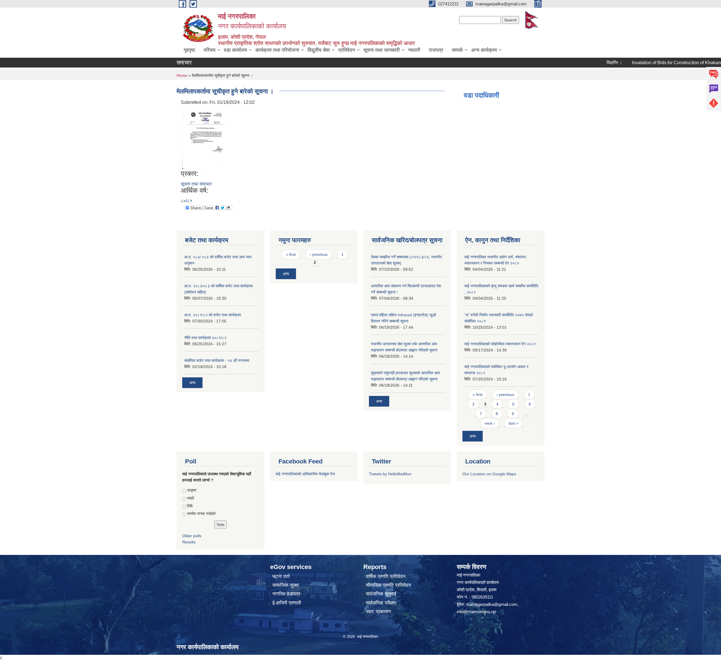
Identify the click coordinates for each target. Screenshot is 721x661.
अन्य (192, 382)
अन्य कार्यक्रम (484, 50)
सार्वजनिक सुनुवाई (381, 594)
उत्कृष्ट (192, 490)
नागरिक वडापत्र (286, 594)
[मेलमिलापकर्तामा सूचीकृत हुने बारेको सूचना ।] (204, 137)
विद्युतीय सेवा (319, 50)
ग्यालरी (414, 50)
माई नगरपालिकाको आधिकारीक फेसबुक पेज (305, 474)
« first (291, 254)
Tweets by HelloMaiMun (390, 474)
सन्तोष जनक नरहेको (201, 513)
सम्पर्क (457, 50)
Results (188, 542)
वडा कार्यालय (235, 50)
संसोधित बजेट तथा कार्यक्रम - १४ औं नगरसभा (216, 360)
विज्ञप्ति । (598, 62)
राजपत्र (436, 50)
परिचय (209, 50)
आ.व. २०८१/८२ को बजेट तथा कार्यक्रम (212, 315)
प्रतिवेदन (346, 50)
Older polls (191, 536)
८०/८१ (186, 200)
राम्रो (190, 498)
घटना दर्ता (281, 576)
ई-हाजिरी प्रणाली (286, 603)
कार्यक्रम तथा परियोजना (277, 50)
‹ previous (319, 254)
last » (513, 423)
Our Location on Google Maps (489, 474)
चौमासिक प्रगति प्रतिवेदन (388, 585)
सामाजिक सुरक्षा (285, 585)
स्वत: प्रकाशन (378, 611)
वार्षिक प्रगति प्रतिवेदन (386, 576)
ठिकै (190, 506)
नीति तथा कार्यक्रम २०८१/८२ (205, 337)
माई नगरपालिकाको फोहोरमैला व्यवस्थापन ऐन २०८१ (500, 344)
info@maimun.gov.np (476, 611)
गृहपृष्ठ (189, 50)
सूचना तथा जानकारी (381, 50)
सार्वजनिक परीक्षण (381, 603)
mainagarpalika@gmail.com (491, 604)
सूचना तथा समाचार (196, 184)
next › (490, 423)
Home (182, 75)
